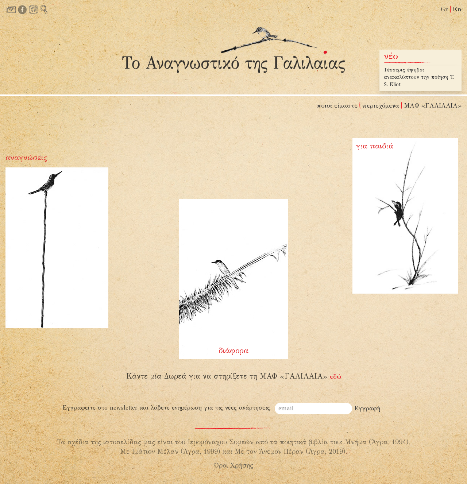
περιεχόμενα (380, 105)
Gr (444, 9)
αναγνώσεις (26, 157)
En (457, 9)
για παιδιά (374, 146)
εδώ (335, 376)
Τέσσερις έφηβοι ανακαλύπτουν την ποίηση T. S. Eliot (419, 77)
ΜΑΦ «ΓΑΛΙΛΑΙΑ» (433, 105)
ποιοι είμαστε (337, 105)
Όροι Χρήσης (233, 465)
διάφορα (233, 350)
